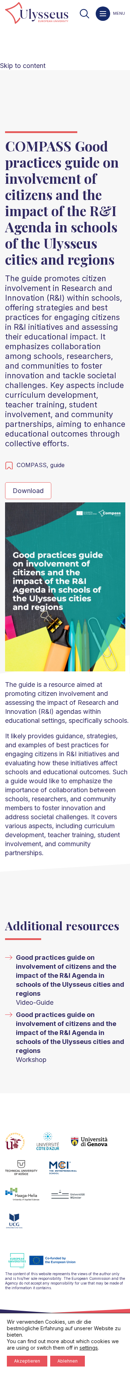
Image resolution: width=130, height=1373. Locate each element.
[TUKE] (27, 1172)
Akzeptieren (27, 1361)
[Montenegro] (20, 1225)
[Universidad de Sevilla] (20, 1145)
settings (88, 1348)
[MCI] (68, 1172)
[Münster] (74, 1198)
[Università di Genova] (95, 1145)
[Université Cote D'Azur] (53, 1145)
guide (57, 465)
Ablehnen (67, 1361)
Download (28, 490)
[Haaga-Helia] (28, 1198)
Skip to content (23, 65)
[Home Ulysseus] (36, 13)
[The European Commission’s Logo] (47, 1267)
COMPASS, (33, 465)
